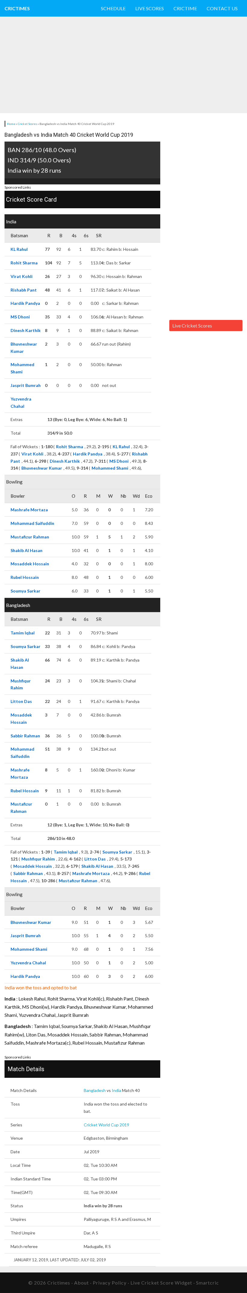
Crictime (185, 8)
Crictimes (17, 8)
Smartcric (207, 1282)
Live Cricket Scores (192, 325)
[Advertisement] (109, 65)
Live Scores (149, 8)
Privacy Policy (110, 1282)
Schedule (113, 8)
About (81, 1282)
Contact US (222, 8)
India (116, 1090)
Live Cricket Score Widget (161, 1282)
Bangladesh (95, 1090)
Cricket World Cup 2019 (106, 1124)
